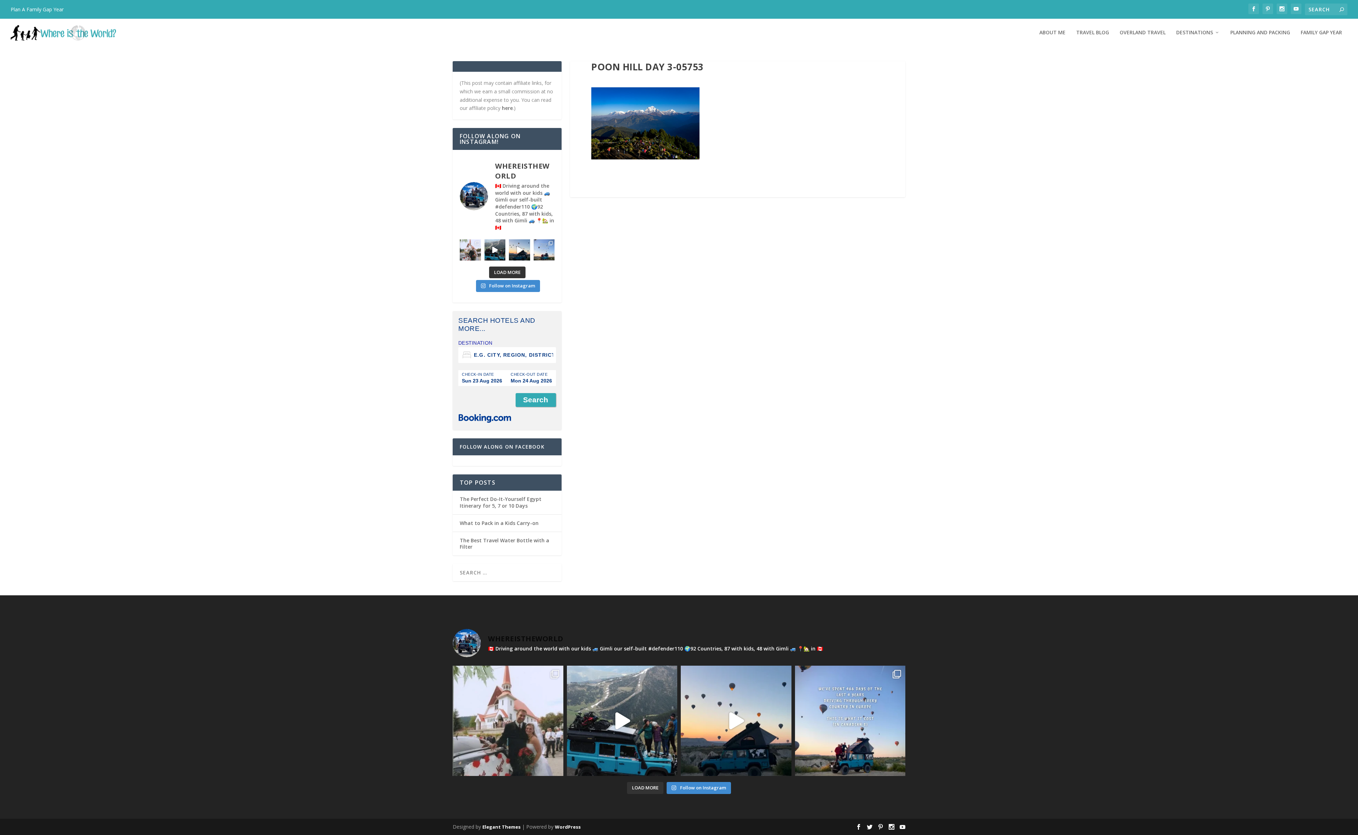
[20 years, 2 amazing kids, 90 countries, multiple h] (470, 250)
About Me (1052, 33)
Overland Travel (1143, 33)
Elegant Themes (501, 827)
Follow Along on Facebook (502, 446)
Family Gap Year (1321, 33)
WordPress (568, 827)
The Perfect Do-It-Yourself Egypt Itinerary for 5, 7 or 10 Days (500, 502)
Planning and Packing (1260, 33)
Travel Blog (1092, 33)
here (507, 108)
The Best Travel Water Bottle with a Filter (504, 543)
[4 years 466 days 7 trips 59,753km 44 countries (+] (544, 250)
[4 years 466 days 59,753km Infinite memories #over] (519, 250)
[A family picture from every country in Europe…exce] (495, 250)
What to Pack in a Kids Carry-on (499, 523)
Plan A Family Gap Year (37, 9)
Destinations (1194, 33)
